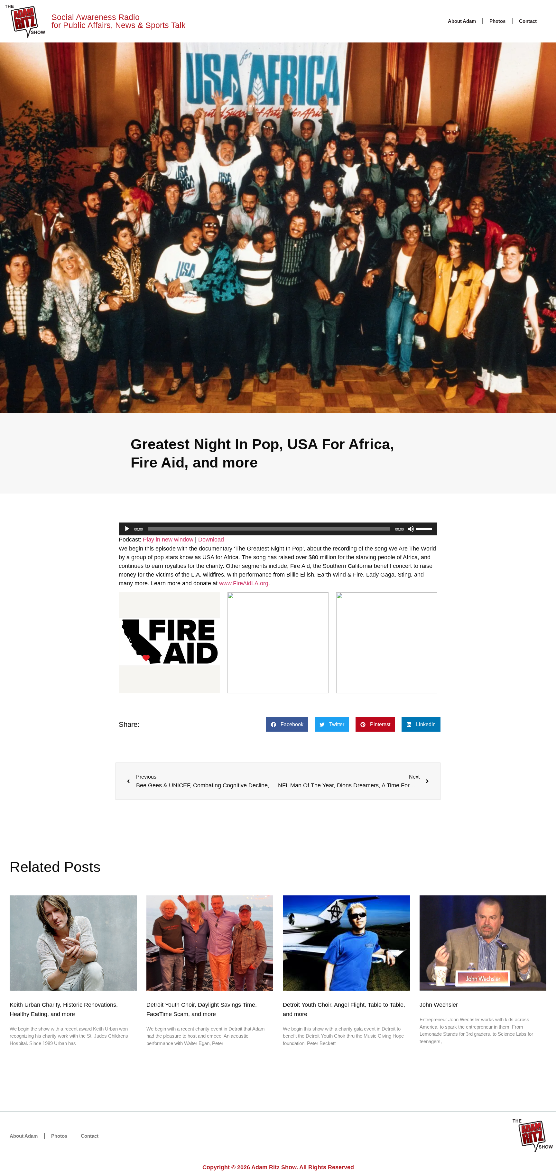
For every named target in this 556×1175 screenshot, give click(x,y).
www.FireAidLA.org (243, 583)
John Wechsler (439, 1005)
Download (211, 539)
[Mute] (411, 529)
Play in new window (168, 539)
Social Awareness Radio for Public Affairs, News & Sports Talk (118, 21)
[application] (278, 529)
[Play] (127, 529)
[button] (287, 724)
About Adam (462, 21)
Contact (528, 21)
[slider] (425, 528)
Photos (497, 21)
